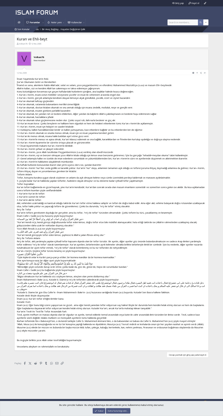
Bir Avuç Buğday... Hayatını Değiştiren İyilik (51, 29)
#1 (205, 73)
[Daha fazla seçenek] (200, 22)
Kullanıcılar (76, 22)
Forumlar (35, 22)
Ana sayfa (19, 22)
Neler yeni (56, 22)
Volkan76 (23, 43)
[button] (43, 22)
